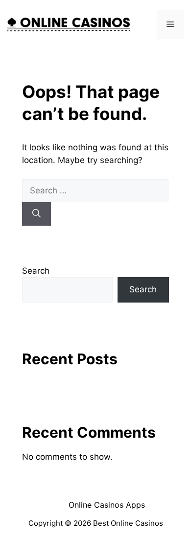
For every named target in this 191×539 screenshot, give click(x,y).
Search (35, 271)
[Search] (36, 214)
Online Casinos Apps (107, 505)
